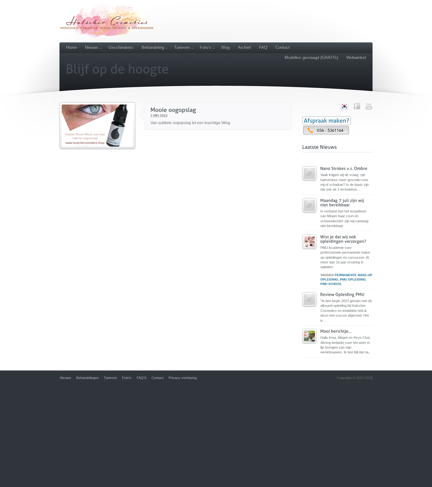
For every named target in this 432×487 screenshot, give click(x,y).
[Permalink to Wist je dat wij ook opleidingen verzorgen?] (309, 252)
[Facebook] (357, 106)
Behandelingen (87, 378)
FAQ (263, 47)
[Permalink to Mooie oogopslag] (97, 151)
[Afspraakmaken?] (326, 120)
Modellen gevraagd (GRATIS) (311, 57)
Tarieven (182, 47)
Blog (225, 47)
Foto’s (205, 47)
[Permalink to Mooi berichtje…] (309, 346)
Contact (282, 47)
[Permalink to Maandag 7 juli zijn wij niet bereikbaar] (309, 215)
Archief (244, 47)
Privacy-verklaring (183, 378)
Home (71, 47)
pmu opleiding (353, 279)
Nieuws (91, 47)
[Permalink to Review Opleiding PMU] (309, 309)
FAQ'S (141, 378)
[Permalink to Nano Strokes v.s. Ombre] (309, 183)
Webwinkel (356, 57)
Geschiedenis (120, 47)
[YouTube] (369, 106)
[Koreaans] (344, 108)
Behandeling (153, 47)
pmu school (331, 284)
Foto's (127, 378)
